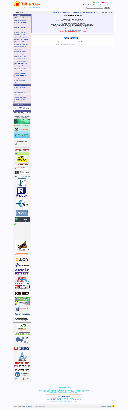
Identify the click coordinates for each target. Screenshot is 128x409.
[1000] (27, 7)
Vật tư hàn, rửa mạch (20, 99)
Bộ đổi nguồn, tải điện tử (21, 58)
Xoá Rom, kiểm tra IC (20, 34)
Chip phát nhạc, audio (20, 94)
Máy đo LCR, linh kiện (20, 56)
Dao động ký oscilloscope (21, 44)
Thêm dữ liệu (72, 44)
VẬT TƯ (74, 12)
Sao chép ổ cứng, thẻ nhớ (21, 37)
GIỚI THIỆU (104, 12)
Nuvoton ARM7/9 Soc (20, 92)
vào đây (26, 117)
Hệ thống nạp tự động (20, 29)
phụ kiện (90, 12)
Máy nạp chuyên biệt (20, 27)
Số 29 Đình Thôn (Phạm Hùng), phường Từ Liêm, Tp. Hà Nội (66, 399)
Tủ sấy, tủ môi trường (20, 68)
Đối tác (91, 4)
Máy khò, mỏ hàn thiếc (20, 66)
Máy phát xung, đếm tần (21, 54)
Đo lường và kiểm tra (20, 41)
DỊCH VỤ (96, 12)
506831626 (22, 107)
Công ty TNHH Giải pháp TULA (33, 406)
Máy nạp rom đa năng (20, 20)
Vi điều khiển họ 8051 (20, 87)
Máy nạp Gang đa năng (20, 22)
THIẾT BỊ (64, 12)
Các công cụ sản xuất (21, 63)
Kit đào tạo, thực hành (20, 61)
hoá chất (79, 12)
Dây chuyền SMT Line (20, 70)
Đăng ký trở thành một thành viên (73, 30)
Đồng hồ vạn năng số (20, 51)
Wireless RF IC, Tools (20, 97)
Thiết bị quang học (19, 82)
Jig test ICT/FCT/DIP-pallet (21, 39)
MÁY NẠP (55, 12)
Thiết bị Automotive (19, 78)
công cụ (69, 12)
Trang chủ (85, 4)
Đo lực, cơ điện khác (20, 80)
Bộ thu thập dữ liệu (19, 49)
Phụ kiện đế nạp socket (20, 32)
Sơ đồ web (103, 4)
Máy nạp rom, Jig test (21, 17)
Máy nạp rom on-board (20, 25)
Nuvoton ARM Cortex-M (21, 90)
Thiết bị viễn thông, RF (20, 46)
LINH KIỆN (85, 12)
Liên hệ (108, 4)
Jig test (60, 12)
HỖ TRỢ (110, 12)
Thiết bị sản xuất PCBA (20, 73)
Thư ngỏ (96, 4)
